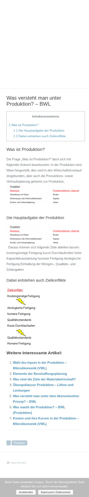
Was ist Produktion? (23, 125)
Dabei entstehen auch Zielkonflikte (39, 136)
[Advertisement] (44, 44)
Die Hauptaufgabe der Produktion (38, 130)
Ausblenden (26, 492)
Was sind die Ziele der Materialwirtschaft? (44, 379)
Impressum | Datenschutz (55, 492)
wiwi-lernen (18, 462)
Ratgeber (19, 442)
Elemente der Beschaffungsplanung (40, 373)
